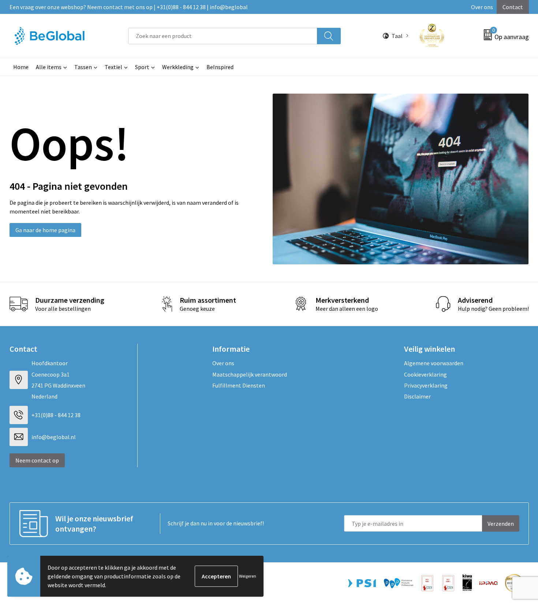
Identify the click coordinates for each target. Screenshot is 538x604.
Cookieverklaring (425, 374)
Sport (142, 67)
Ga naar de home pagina (45, 230)
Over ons (482, 7)
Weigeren (247, 576)
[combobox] (222, 36)
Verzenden (500, 523)
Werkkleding (178, 67)
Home (21, 67)
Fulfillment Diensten (238, 385)
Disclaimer (417, 396)
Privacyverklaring (426, 385)
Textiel (113, 67)
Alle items (48, 67)
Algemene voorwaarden (433, 363)
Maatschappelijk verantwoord (249, 374)
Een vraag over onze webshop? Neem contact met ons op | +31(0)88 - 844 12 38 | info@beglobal (129, 7)
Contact (512, 7)
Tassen (83, 67)
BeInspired (219, 67)
